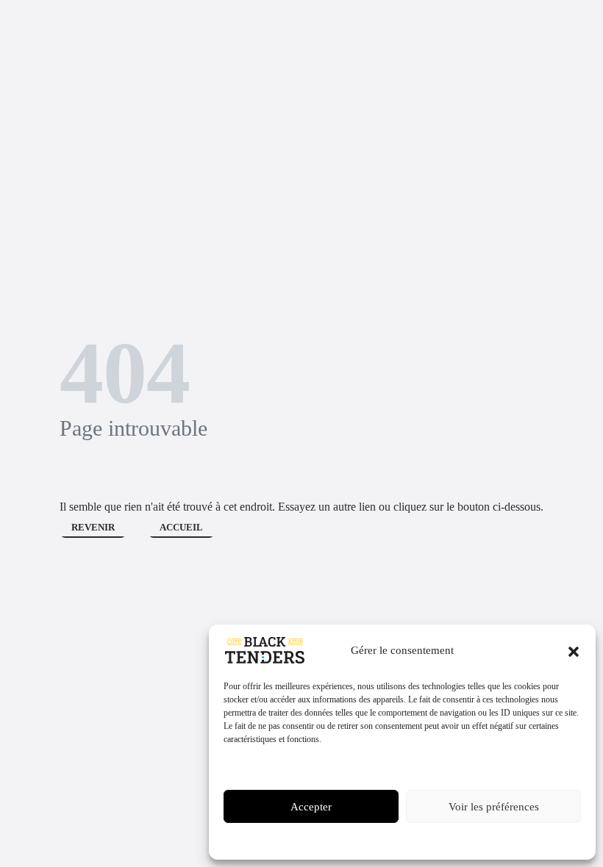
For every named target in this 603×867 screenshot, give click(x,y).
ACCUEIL (181, 527)
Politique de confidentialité (432, 840)
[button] (573, 650)
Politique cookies (349, 840)
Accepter (311, 807)
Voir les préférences (494, 807)
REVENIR (93, 527)
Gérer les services (262, 766)
